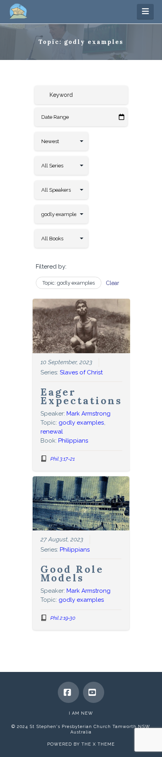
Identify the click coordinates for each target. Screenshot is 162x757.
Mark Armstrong (88, 413)
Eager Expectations (81, 396)
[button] (145, 11)
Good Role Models (72, 573)
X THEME (104, 744)
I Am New (81, 713)
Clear (112, 283)
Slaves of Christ (81, 372)
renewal (51, 431)
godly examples (81, 422)
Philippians (73, 440)
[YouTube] (93, 692)
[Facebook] (68, 692)
